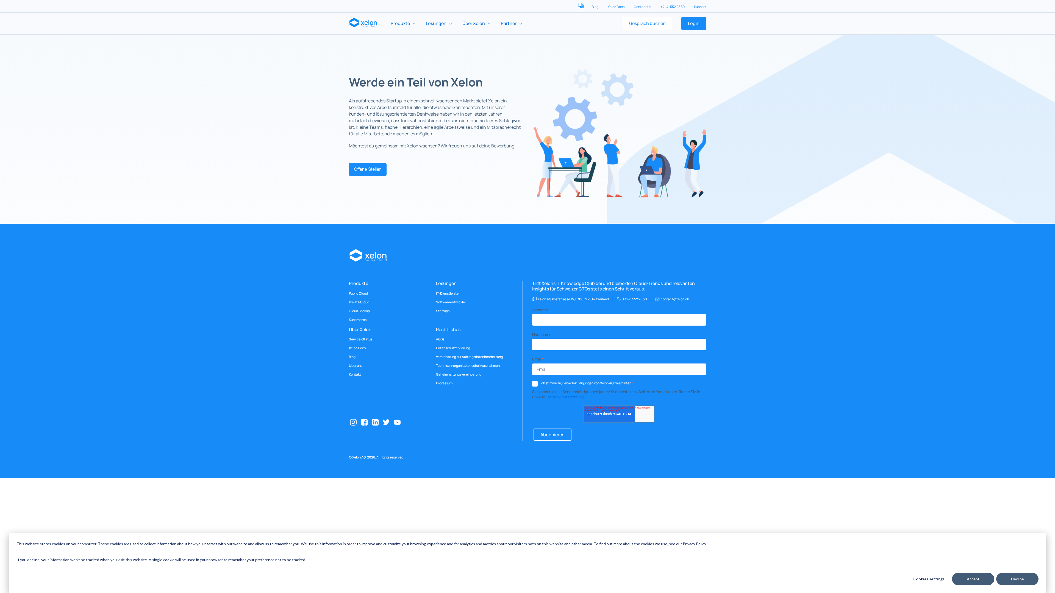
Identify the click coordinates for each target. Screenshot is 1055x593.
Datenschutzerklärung (453, 348)
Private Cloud (359, 302)
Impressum (444, 383)
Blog (595, 6)
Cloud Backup (359, 311)
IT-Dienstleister (448, 293)
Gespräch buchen (647, 23)
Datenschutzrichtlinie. (566, 396)
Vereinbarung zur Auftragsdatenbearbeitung (469, 357)
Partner (509, 23)
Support (700, 6)
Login (693, 23)
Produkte (400, 23)
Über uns (355, 365)
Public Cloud (358, 293)
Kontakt (355, 374)
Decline (1017, 579)
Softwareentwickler (451, 302)
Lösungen (436, 23)
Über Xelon (473, 23)
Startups (442, 311)
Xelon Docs (616, 6)
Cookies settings (929, 579)
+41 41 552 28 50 (672, 6)
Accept (973, 579)
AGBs (440, 339)
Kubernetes (358, 319)
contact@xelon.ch (675, 299)
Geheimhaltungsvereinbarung (458, 374)
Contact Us (643, 6)
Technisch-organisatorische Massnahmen (468, 365)
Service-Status (360, 339)
